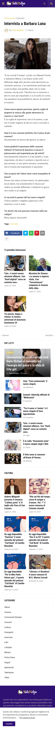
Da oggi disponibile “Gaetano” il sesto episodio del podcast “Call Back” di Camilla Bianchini (14, 540)
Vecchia (48, 335)
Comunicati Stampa (13, 617)
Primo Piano (9, 657)
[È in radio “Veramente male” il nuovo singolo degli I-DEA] (12, 445)
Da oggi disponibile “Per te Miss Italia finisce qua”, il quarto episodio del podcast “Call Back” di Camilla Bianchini (14, 579)
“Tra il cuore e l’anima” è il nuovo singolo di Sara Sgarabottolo (35, 411)
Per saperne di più (27, 718)
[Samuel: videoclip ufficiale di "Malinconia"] (12, 398)
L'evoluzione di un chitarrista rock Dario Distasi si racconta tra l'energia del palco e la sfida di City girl (27, 363)
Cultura (7, 627)
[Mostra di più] (6, 238)
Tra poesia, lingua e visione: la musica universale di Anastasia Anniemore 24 (15, 318)
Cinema (7, 612)
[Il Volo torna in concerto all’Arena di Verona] (12, 458)
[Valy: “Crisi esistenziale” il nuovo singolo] (12, 385)
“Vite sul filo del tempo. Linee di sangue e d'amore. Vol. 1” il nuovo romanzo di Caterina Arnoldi (40, 502)
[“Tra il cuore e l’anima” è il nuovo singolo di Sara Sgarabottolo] (12, 412)
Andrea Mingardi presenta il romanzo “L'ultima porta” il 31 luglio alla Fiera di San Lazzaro (14, 502)
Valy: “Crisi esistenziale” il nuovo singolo (35, 382)
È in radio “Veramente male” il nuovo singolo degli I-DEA (36, 442)
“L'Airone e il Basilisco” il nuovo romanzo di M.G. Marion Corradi (39, 574)
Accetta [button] (9, 724)
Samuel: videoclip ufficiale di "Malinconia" (36, 396)
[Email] (42, 233)
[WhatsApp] (31, 233)
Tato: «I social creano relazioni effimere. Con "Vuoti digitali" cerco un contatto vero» (15, 278)
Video (6, 677)
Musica (7, 652)
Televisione (9, 672)
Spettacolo (9, 667)
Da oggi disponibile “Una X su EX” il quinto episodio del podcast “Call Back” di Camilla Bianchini (39, 540)
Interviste (20, 18)
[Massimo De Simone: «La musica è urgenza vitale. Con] (40, 263)
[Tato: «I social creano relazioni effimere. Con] (15, 263)
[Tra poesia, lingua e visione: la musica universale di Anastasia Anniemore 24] (15, 303)
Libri (6, 642)
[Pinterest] (36, 233)
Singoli (7, 662)
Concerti (8, 622)
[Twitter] (25, 233)
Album (7, 607)
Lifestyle (8, 647)
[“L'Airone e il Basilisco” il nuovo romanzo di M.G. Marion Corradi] (40, 561)
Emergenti (8, 632)
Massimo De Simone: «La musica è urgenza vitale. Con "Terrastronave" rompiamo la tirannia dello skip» (39, 280)
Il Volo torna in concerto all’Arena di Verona (34, 456)
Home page (9, 18)
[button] (3, 3)
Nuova (6, 335)
